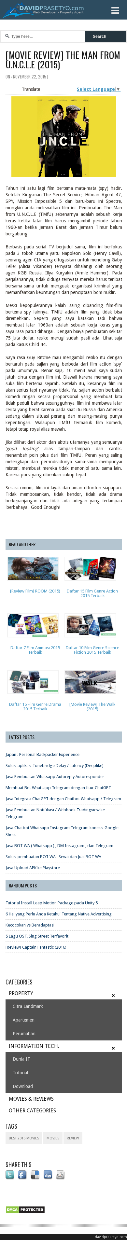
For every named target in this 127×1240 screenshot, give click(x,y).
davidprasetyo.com (111, 1237)
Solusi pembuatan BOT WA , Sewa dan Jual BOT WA (53, 856)
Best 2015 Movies (24, 1138)
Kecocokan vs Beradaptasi (30, 925)
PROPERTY (21, 993)
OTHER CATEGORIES (32, 1111)
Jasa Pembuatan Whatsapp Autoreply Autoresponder (55, 776)
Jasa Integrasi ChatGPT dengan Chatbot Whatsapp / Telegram (63, 798)
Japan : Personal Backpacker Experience (42, 754)
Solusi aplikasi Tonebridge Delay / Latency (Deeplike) (55, 765)
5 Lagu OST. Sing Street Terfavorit (37, 936)
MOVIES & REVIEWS (31, 1099)
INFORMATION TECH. (34, 1046)
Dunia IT (21, 1059)
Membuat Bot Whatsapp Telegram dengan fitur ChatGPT (58, 787)
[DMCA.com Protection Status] (26, 1213)
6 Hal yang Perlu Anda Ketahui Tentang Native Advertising (59, 914)
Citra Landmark (28, 1006)
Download (23, 1086)
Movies (53, 1138)
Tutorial (20, 1072)
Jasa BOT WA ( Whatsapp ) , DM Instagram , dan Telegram (59, 845)
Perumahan (24, 1033)
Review (73, 1138)
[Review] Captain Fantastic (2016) (36, 947)
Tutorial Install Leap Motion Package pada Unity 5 (52, 902)
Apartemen (24, 1020)
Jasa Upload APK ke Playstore (33, 867)
